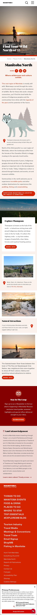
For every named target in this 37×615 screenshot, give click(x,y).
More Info (10, 247)
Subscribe (18, 419)
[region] (18, 599)
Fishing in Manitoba (14, 546)
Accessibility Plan (10, 575)
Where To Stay (13, 510)
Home (10, 59)
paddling (5, 187)
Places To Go (18, 59)
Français (7, 572)
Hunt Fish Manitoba (11, 553)
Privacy (6, 565)
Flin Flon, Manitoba (16, 286)
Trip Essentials (14, 514)
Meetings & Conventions (17, 531)
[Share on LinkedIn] (20, 70)
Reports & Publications (12, 562)
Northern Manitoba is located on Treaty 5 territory (17, 193)
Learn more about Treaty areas (16, 477)
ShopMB (8, 542)
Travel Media (11, 528)
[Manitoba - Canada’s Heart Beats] (8, 3)
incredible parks (16, 181)
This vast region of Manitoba (12, 83)
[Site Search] (26, 2)
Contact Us (8, 569)
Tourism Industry (13, 524)
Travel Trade (10, 535)
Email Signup (11, 538)
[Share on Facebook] (16, 70)
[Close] (35, 587)
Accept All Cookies (18, 611)
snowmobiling (22, 187)
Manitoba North (10, 559)
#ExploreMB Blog (15, 517)
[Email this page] (24, 70)
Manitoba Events (15, 499)
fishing (11, 187)
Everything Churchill (11, 556)
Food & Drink (12, 503)
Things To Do (12, 496)
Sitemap (7, 578)
